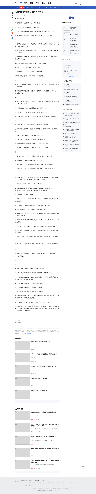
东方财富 (50, 484)
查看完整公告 (71, 76)
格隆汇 (26, 485)
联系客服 (29, 333)
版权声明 (43, 480)
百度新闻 (35, 484)
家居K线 (68, 100)
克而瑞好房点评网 (45, 484)
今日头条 (26, 484)
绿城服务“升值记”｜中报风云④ (70, 96)
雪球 (57, 484)
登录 (76, 4)
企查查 (54, 484)
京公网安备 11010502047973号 (53, 490)
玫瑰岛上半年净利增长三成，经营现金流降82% (43, 436)
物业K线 (68, 92)
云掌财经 (73, 484)
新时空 (30, 485)
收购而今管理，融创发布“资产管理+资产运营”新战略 (45, 448)
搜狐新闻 (39, 484)
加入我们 (37, 480)
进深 (68, 84)
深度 (31, 3)
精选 (43, 3)
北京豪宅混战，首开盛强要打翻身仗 (71, 89)
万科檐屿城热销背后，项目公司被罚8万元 (42, 378)
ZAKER (60, 484)
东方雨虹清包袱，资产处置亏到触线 (71, 104)
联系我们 (31, 480)
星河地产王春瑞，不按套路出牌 (39, 390)
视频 (49, 3)
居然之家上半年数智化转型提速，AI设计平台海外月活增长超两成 (45, 461)
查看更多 (37, 401)
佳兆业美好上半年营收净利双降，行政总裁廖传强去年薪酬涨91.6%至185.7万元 (45, 425)
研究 (37, 3)
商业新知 (78, 484)
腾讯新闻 (31, 484)
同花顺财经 (65, 484)
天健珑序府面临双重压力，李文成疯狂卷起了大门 (44, 366)
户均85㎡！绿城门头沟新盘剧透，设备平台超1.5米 (44, 354)
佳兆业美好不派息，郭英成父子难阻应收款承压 (43, 412)
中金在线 (69, 484)
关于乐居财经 (24, 480)
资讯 (25, 3)
